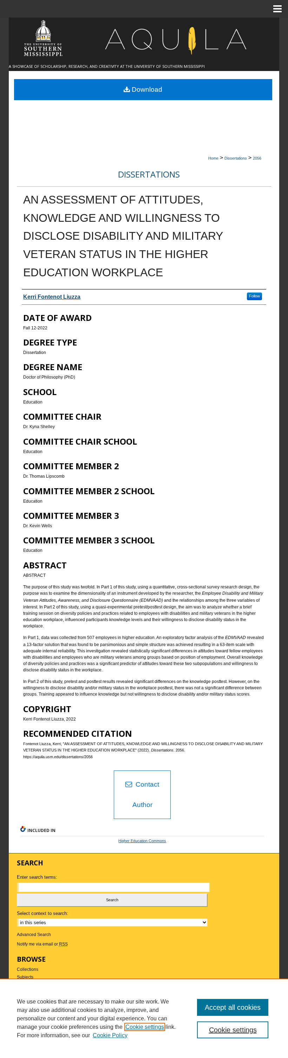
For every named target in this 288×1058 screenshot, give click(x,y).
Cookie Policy (110, 1035)
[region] (144, 1018)
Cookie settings (144, 1027)
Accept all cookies (233, 1007)
